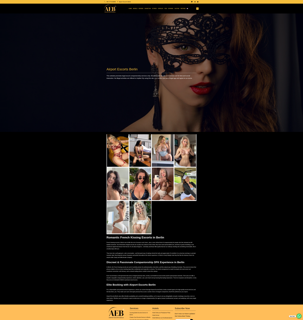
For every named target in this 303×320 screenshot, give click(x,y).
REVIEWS (141, 8)
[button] (197, 8)
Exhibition (148, 8)
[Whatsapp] (192, 2)
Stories (154, 8)
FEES (165, 8)
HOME (130, 8)
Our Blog (160, 8)
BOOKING (170, 8)
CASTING (176, 8)
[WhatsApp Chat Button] (299, 316)
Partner (183, 8)
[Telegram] (195, 2)
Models (135, 8)
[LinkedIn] (198, 2)
